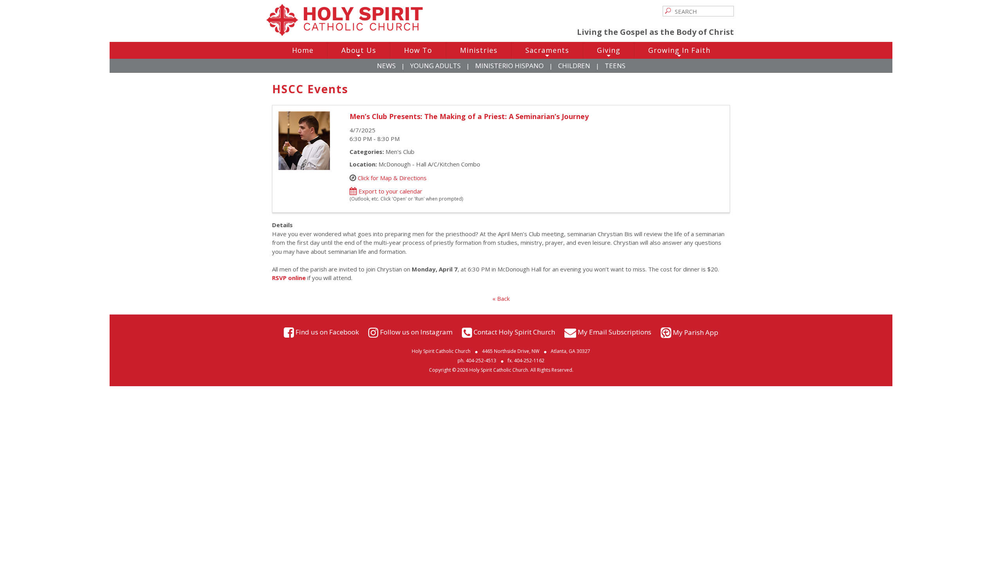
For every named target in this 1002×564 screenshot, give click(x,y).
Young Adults (435, 65)
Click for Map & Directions (392, 177)
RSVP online (289, 278)
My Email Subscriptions (614, 331)
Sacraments (547, 52)
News (386, 65)
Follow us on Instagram (416, 331)
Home (303, 50)
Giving (608, 52)
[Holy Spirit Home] (344, 34)
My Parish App (695, 332)
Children (574, 65)
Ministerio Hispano (509, 65)
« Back (501, 298)
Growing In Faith (679, 52)
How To (418, 50)
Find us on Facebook (327, 331)
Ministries (478, 50)
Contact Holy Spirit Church (514, 331)
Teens (615, 65)
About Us (358, 52)
